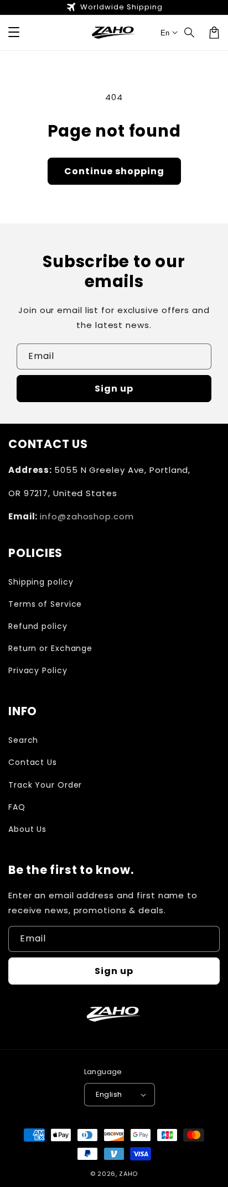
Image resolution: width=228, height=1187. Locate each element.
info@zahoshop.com (86, 516)
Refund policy (38, 626)
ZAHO (128, 1173)
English (109, 1094)
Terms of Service (45, 604)
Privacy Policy (38, 670)
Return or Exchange (50, 648)
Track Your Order (45, 784)
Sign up (114, 388)
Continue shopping (114, 171)
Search (23, 740)
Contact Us (32, 762)
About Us (27, 829)
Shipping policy (41, 581)
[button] (14, 32)
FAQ (16, 807)
